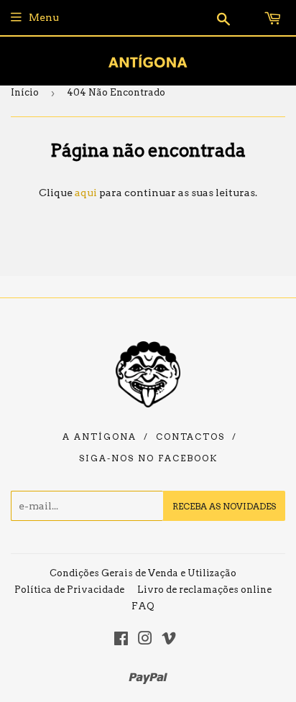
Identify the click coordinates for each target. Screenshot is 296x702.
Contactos (190, 437)
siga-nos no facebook (148, 458)
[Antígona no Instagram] (145, 640)
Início (25, 92)
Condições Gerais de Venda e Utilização (143, 573)
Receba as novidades (224, 506)
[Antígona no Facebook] (121, 640)
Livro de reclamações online (204, 589)
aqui (86, 192)
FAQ (142, 606)
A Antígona (100, 437)
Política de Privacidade (69, 589)
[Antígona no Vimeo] (169, 640)
